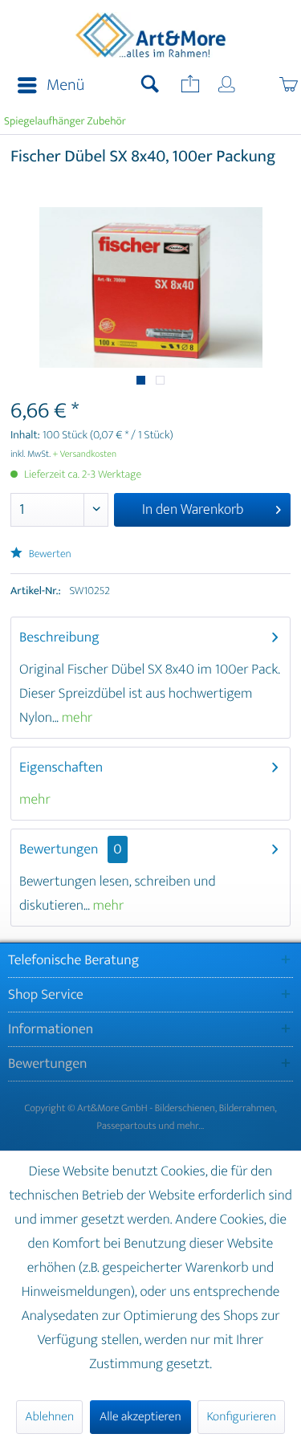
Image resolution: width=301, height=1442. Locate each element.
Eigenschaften (61, 768)
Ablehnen (49, 1417)
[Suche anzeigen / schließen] (150, 86)
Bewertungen (59, 849)
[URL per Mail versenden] (189, 86)
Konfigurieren (240, 1417)
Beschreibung (59, 637)
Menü (65, 85)
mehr (76, 718)
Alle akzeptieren (140, 1417)
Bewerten (48, 554)
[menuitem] (46, 86)
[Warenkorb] (271, 86)
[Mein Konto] (228, 86)
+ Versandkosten (85, 454)
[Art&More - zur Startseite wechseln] (150, 37)
